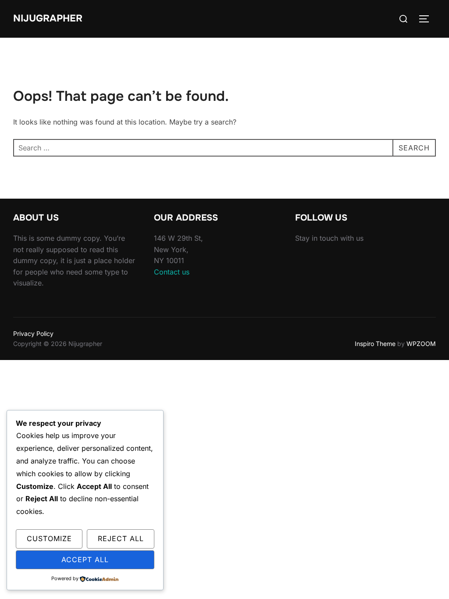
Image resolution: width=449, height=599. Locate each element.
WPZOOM (421, 343)
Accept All (85, 559)
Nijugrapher (47, 18)
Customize (49, 538)
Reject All (121, 538)
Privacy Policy (33, 333)
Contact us (171, 271)
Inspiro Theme (375, 343)
